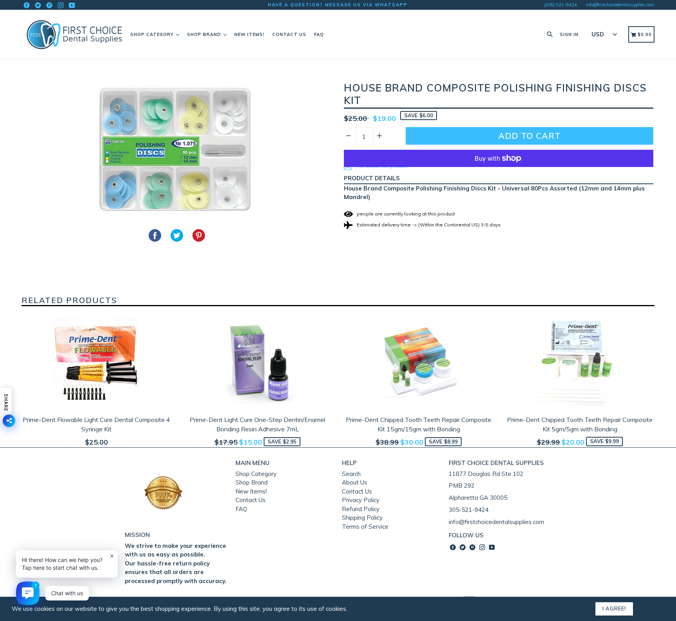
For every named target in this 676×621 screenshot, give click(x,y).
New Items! (249, 34)
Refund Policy (360, 509)
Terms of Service (365, 526)
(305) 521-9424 (560, 4)
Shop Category (152, 34)
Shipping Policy (362, 517)
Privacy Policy (360, 500)
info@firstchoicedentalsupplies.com (620, 4)
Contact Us (289, 34)
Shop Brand (205, 34)
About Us (354, 482)
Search (351, 473)
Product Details (372, 178)
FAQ (319, 34)
